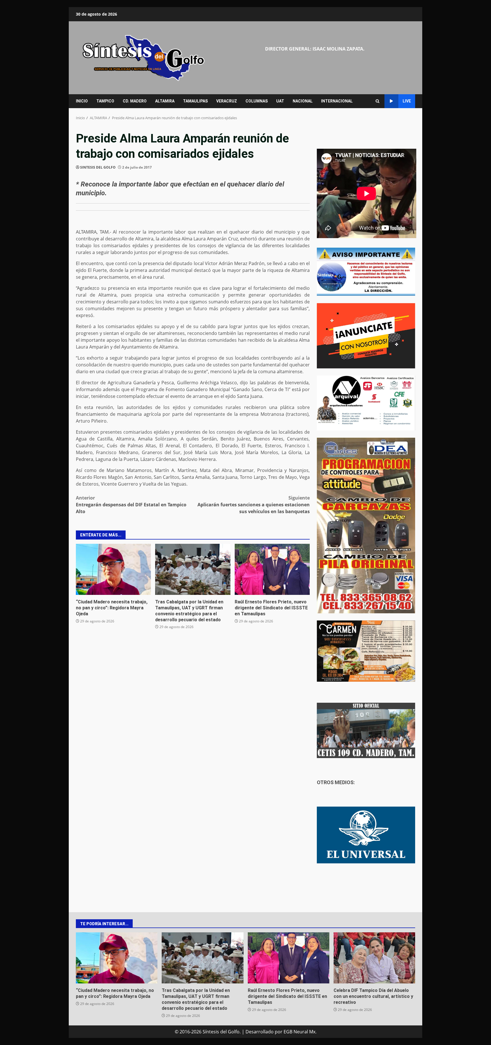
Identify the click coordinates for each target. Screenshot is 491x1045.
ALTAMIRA (164, 101)
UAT (280, 101)
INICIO (82, 101)
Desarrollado (260, 1032)
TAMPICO (105, 101)
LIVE (407, 101)
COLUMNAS (257, 101)
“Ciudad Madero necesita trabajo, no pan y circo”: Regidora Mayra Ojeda (113, 569)
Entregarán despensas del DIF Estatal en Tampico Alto (131, 505)
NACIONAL (303, 101)
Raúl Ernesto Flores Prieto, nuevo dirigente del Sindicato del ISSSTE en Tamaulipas (272, 569)
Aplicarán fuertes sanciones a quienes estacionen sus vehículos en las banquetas (253, 505)
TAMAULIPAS (195, 101)
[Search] (377, 101)
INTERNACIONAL (337, 101)
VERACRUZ (226, 101)
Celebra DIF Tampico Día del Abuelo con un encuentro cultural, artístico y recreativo (374, 957)
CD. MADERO (135, 101)
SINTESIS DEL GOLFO (98, 167)
